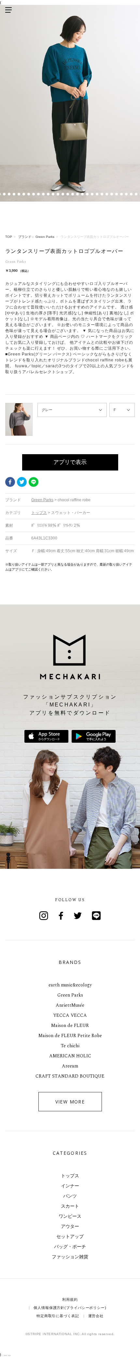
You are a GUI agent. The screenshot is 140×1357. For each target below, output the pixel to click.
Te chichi (70, 1045)
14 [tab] (43, 193)
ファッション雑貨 (70, 1256)
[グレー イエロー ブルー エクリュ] (72, 410)
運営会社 (96, 1316)
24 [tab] (92, 193)
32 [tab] (131, 193)
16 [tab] (52, 193)
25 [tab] (96, 193)
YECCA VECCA (70, 1015)
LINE (33, 482)
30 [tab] (121, 193)
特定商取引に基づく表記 (57, 1316)
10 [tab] (23, 193)
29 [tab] (116, 193)
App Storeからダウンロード (46, 736)
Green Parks (70, 995)
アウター (70, 1226)
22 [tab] (82, 193)
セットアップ (70, 1236)
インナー (70, 1185)
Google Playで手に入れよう (94, 736)
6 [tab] (4, 193)
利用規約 (70, 1299)
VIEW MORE (70, 1102)
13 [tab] (38, 193)
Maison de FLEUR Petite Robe (70, 1035)
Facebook (10, 482)
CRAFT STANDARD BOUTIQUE (70, 1076)
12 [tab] (33, 193)
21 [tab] (77, 193)
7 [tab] (9, 193)
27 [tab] (106, 193)
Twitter (22, 482)
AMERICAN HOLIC (70, 1055)
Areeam (70, 1066)
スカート (70, 1206)
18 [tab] (62, 193)
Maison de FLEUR (70, 1025)
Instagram (43, 915)
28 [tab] (111, 193)
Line (96, 915)
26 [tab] (101, 193)
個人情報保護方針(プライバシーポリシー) (70, 1308)
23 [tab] (87, 193)
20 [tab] (72, 193)
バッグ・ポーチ (70, 1246)
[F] (122, 410)
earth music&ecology (70, 985)
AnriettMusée (70, 1005)
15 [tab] (48, 193)
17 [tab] (57, 193)
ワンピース (70, 1216)
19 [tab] (67, 193)
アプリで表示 (70, 462)
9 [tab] (18, 193)
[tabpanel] (70, 103)
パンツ (70, 1196)
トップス (70, 1175)
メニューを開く (8, 9)
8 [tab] (13, 193)
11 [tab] (28, 193)
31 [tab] (126, 193)
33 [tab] (135, 193)
